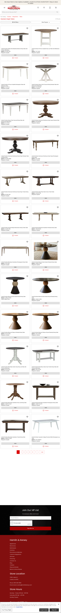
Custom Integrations (15, 554)
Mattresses (13, 548)
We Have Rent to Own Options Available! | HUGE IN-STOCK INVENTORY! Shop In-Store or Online (31, 2)
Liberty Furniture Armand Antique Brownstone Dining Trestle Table (14, 227)
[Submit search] (57, 12)
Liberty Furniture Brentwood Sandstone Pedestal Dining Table (44, 227)
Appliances (13, 543)
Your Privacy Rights (6, 609)
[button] (4, 7)
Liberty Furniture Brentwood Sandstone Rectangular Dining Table (14, 262)
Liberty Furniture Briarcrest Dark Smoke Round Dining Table (13, 296)
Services (12, 556)
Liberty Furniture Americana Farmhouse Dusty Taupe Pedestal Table (45, 120)
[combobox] (45, 22)
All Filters (16, 22)
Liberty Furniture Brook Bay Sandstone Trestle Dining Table (13, 437)
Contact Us (13, 561)
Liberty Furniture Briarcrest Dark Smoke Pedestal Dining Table (44, 262)
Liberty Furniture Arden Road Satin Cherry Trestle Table (43, 191)
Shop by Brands (14, 567)
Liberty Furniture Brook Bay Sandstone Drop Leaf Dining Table (13, 402)
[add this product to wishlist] (27, 28)
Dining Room (15, 16)
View (15, 55)
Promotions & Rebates (16, 552)
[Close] (58, 604)
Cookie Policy (19, 607)
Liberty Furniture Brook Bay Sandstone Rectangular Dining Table (45, 402)
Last (42, 452)
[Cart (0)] (56, 7)
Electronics (13, 546)
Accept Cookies (44, 609)
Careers (12, 565)
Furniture (9, 16)
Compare (16, 57)
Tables (20, 16)
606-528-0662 (17, 583)
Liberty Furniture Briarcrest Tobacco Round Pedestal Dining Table (45, 332)
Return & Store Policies (16, 569)
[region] (30, 607)
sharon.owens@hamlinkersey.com (22, 585)
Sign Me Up (30, 528)
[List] (38, 7)
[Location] (44, 7)
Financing (12, 558)
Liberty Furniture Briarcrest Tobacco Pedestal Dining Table (13, 332)
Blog (11, 563)
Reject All (54, 609)
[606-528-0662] (50, 7)
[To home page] (13, 7)
